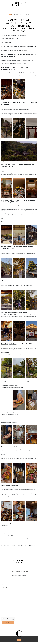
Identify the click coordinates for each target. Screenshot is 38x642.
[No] (36, 638)
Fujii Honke (16, 314)
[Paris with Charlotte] (19, 633)
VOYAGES (10, 14)
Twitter (18, 563)
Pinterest (21, 563)
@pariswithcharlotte (25, 50)
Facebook (16, 563)
